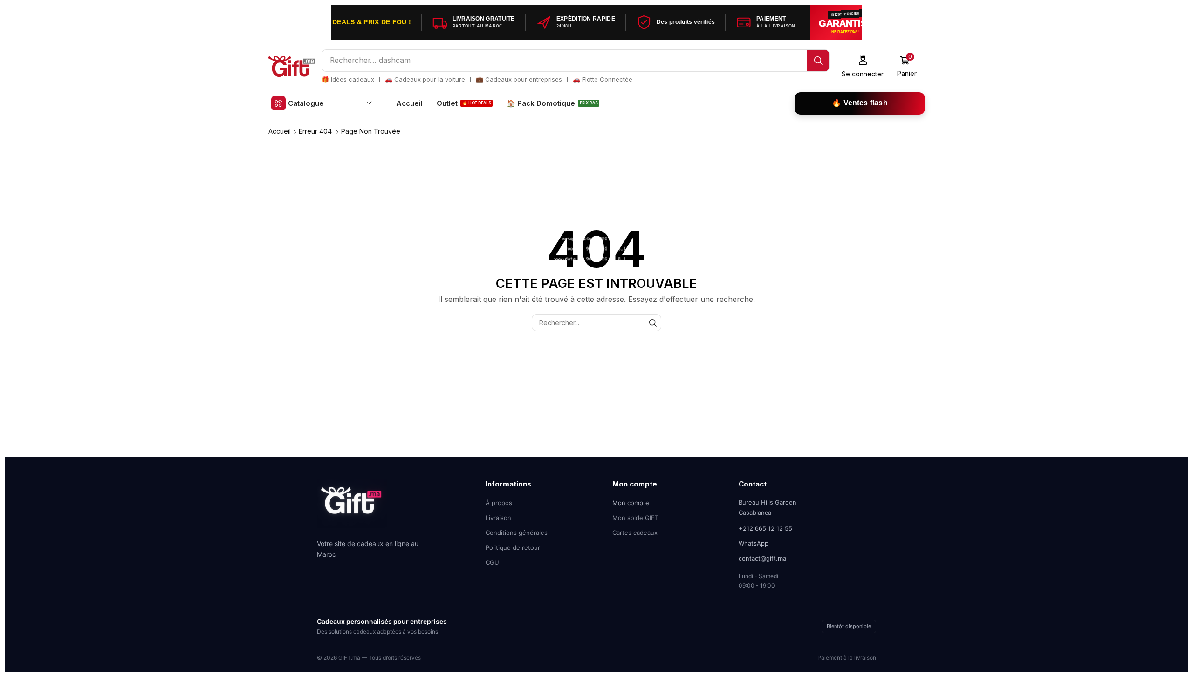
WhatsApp (753, 543)
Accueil (279, 131)
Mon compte (630, 502)
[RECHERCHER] (652, 322)
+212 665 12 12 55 (765, 528)
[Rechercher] (818, 60)
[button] (862, 66)
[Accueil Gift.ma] (352, 507)
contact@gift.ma (762, 558)
